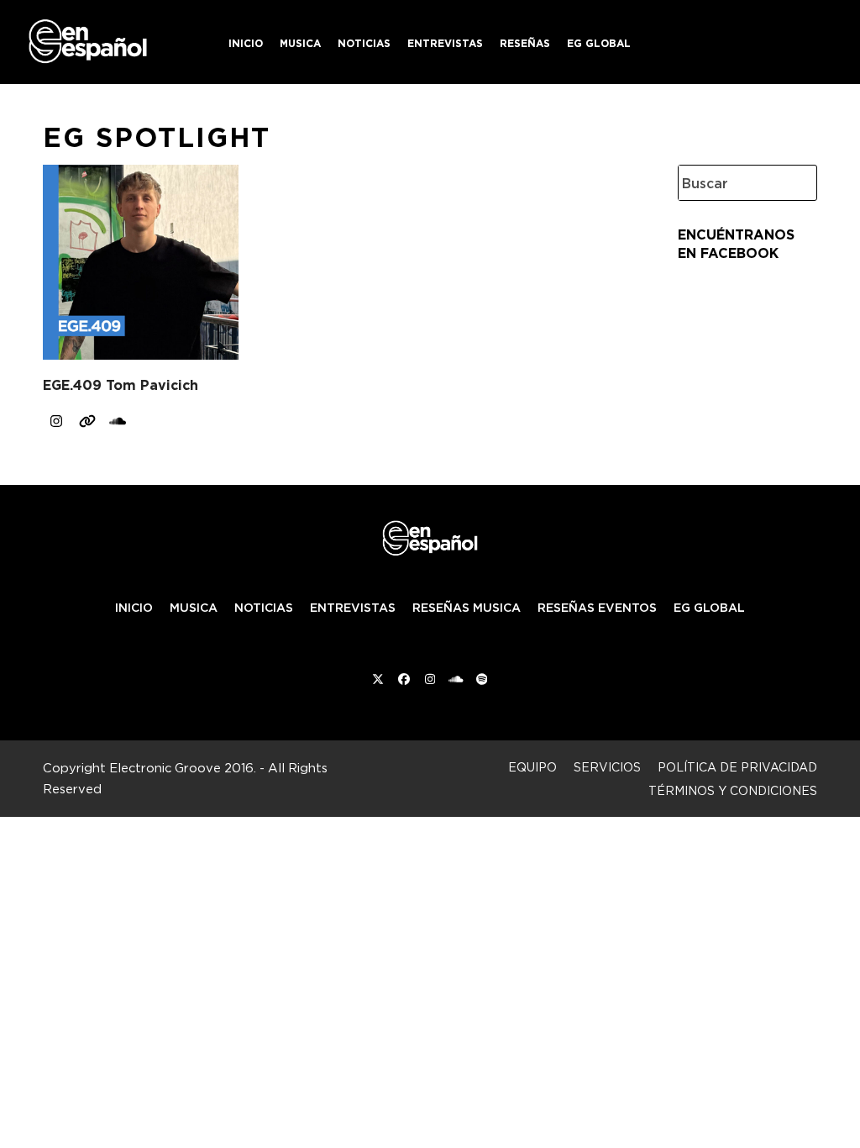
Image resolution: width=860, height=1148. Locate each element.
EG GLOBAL (709, 607)
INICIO (134, 607)
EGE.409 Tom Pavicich (120, 385)
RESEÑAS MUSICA (466, 607)
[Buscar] (791, 183)
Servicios (607, 767)
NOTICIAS (263, 607)
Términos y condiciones (732, 790)
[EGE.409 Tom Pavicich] (140, 258)
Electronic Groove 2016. (182, 768)
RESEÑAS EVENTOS (597, 607)
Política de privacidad (737, 767)
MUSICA (194, 607)
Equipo (532, 767)
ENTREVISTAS (353, 607)
